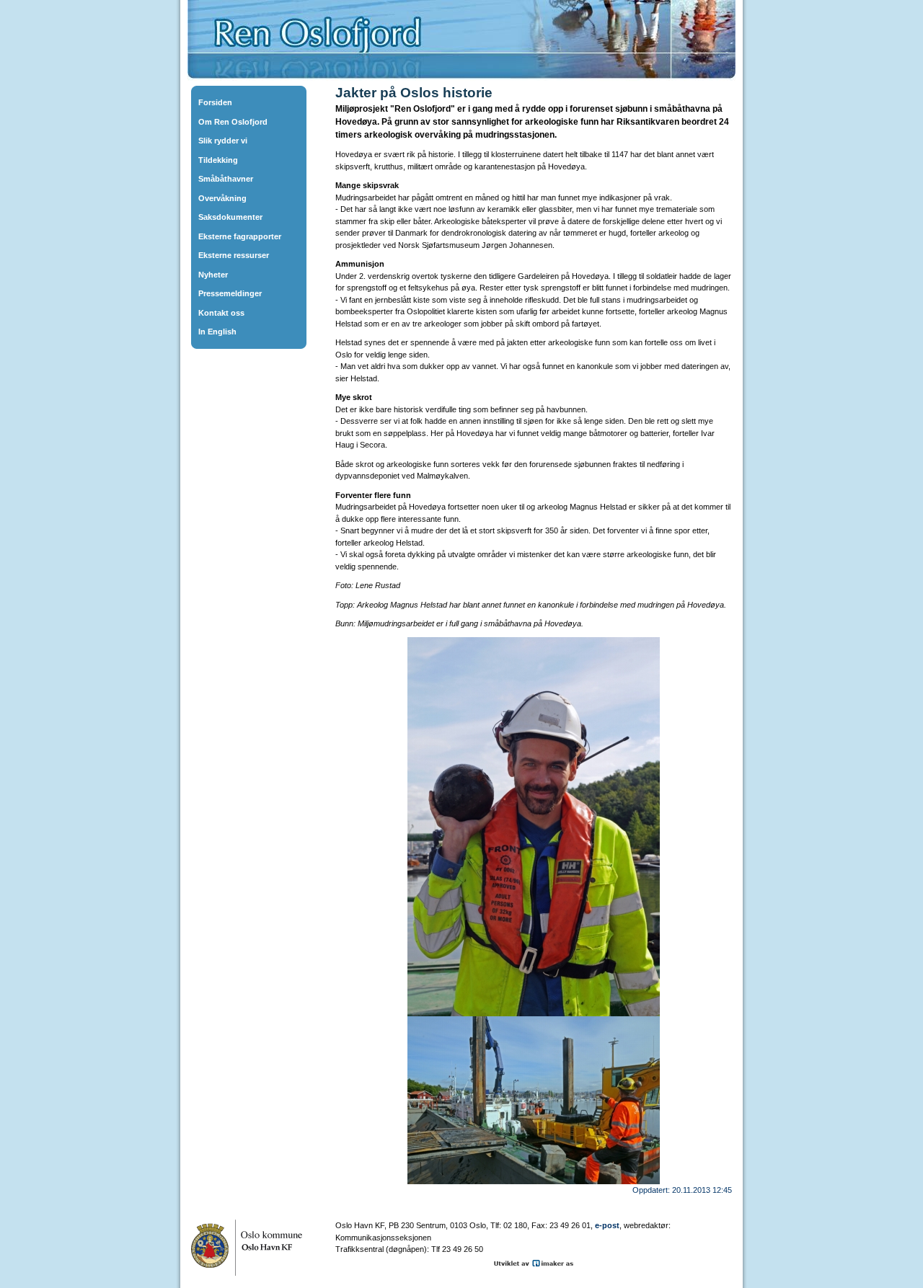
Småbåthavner (225, 178)
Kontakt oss (221, 312)
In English (217, 331)
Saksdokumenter (230, 217)
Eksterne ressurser (233, 255)
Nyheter (213, 274)
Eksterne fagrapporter (239, 236)
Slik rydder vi (222, 140)
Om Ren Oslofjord (233, 121)
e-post (607, 1225)
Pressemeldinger (230, 293)
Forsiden (215, 102)
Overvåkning (222, 198)
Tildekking (218, 160)
